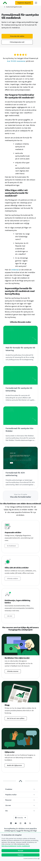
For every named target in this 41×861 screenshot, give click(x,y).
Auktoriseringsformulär (14, 7)
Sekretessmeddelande (9, 846)
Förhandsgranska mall (17, 42)
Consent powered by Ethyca (30, 858)
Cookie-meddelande (23, 846)
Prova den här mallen (17, 36)
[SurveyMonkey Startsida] (5, 3)
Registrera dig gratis (24, 3)
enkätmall (15, 270)
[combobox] (20, 817)
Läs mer (9, 616)
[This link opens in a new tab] (11, 823)
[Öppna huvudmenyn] (36, 3)
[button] (20, 789)
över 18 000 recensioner (16, 61)
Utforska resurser (12, 671)
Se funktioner (11, 546)
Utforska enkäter (12, 579)
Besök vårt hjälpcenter (14, 765)
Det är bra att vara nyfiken (15, 718)
